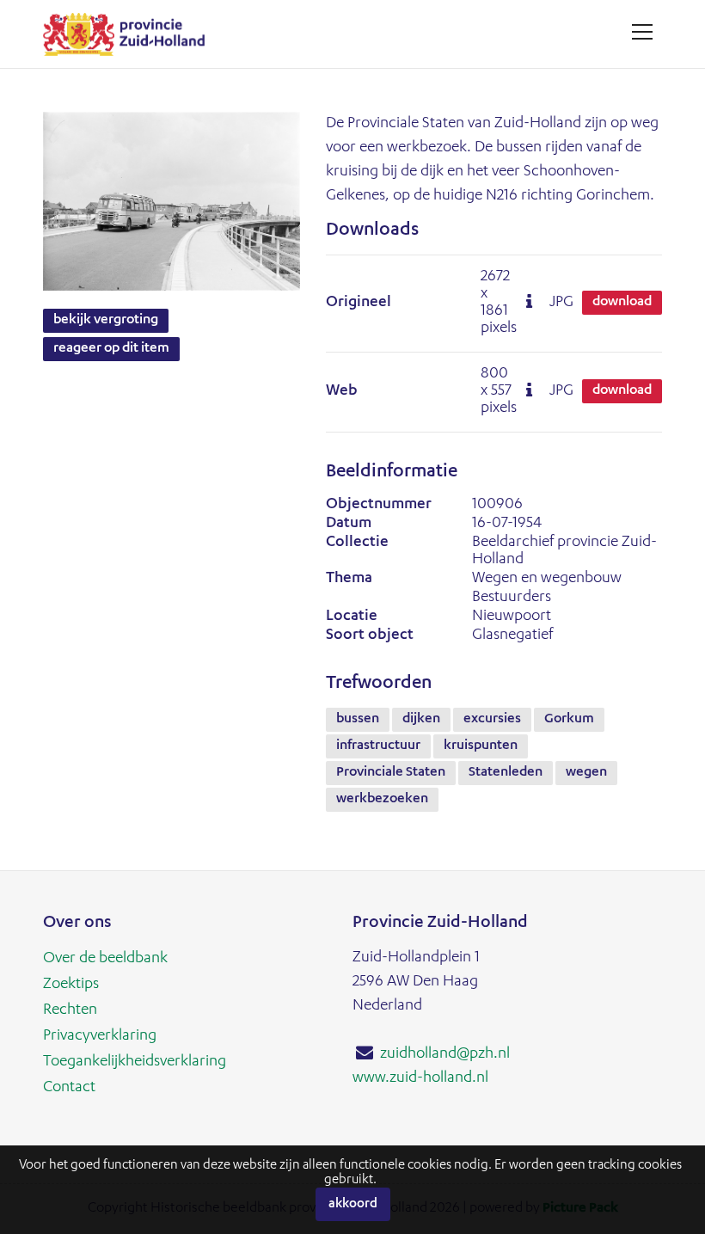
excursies (492, 720)
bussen (357, 720)
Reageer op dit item (111, 349)
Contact (69, 1087)
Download (622, 302)
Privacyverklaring (99, 1036)
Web (342, 391)
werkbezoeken (382, 799)
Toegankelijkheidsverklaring (134, 1062)
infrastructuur (378, 746)
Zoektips (71, 984)
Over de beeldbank (105, 958)
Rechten (70, 1010)
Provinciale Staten (390, 773)
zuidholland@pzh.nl (445, 1054)
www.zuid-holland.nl (420, 1078)
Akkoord (352, 1204)
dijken (421, 720)
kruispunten (481, 746)
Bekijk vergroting (105, 320)
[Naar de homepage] (130, 34)
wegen (586, 773)
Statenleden (506, 773)
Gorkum (569, 720)
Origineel (358, 302)
